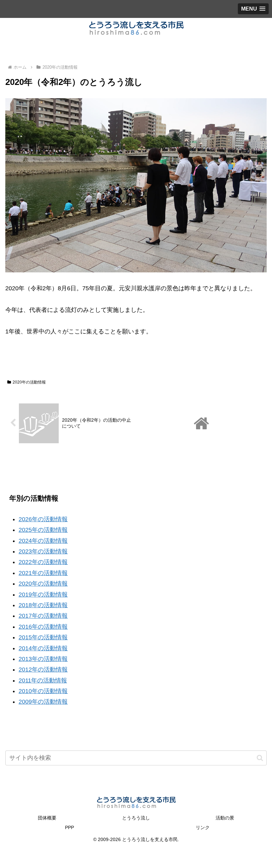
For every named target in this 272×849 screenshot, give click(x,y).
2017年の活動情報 (43, 615)
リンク (203, 827)
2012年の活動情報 (43, 669)
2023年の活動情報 (43, 551)
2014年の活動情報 (43, 648)
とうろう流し (136, 817)
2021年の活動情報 (43, 573)
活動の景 (225, 817)
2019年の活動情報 (43, 594)
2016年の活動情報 (43, 626)
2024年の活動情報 (43, 540)
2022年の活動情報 (43, 562)
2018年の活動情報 (43, 605)
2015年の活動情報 (43, 637)
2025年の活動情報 (43, 530)
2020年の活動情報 (29, 382)
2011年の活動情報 (43, 680)
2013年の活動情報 (43, 659)
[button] (260, 758)
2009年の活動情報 (43, 701)
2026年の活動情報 (43, 519)
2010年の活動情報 (43, 691)
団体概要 (47, 817)
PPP (69, 827)
